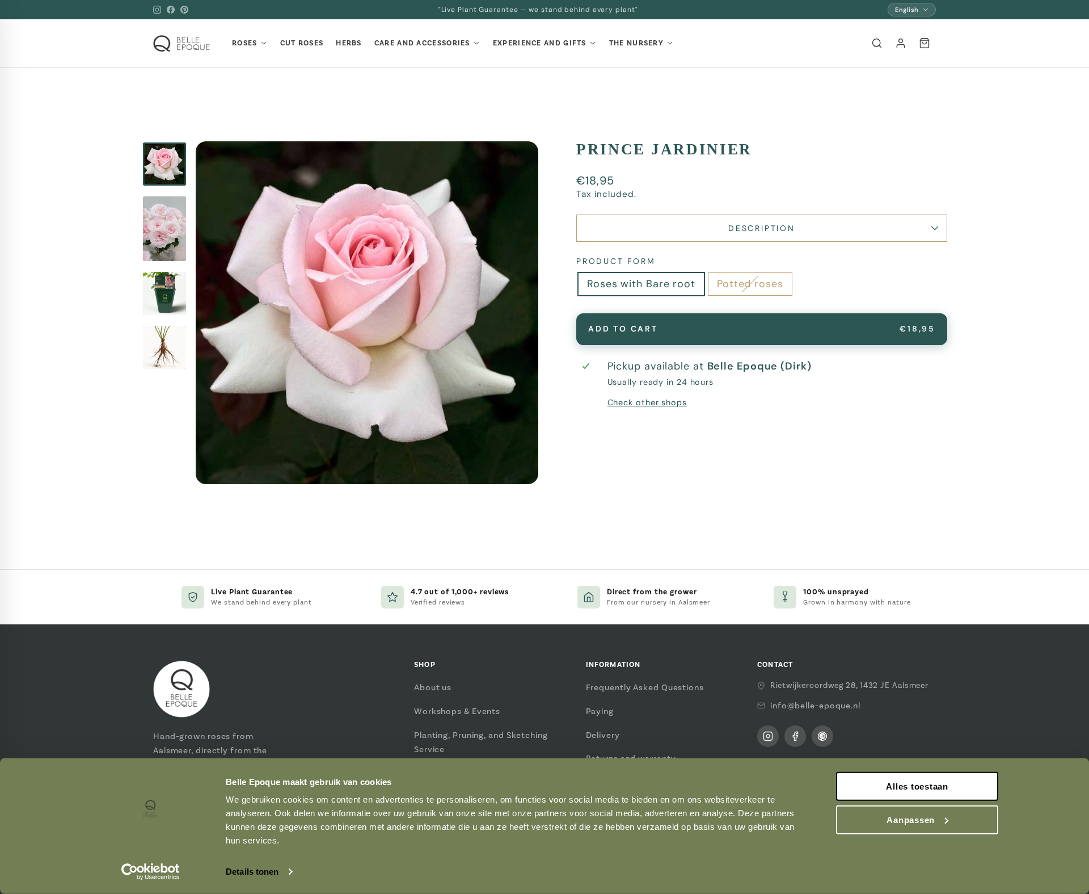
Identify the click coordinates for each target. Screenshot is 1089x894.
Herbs (349, 43)
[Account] (900, 43)
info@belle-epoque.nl (815, 705)
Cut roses (302, 43)
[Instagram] (157, 10)
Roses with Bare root (641, 284)
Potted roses (750, 284)
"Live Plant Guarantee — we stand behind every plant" (538, 9)
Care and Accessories (422, 43)
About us (432, 687)
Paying (600, 711)
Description (761, 228)
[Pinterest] (184, 10)
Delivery (603, 735)
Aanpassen (911, 820)
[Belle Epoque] (181, 43)
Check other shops (647, 402)
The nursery (636, 43)
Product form (616, 261)
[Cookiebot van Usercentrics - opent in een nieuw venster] (150, 871)
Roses (245, 43)
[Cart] (924, 43)
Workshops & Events (457, 711)
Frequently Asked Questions (645, 687)
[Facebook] (171, 10)
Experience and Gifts (539, 43)
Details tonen (252, 871)
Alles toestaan (917, 786)
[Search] (877, 43)
